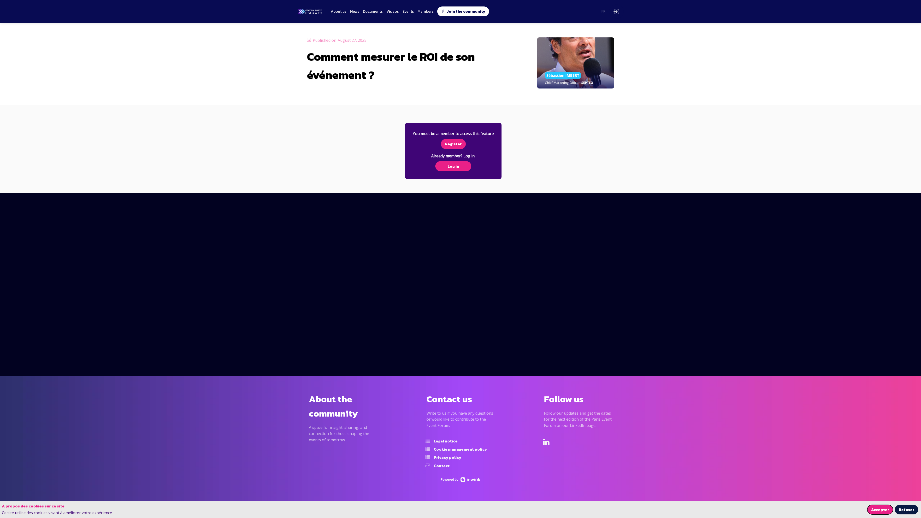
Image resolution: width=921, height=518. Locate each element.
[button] (463, 11)
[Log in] (616, 11)
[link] (338, 11)
